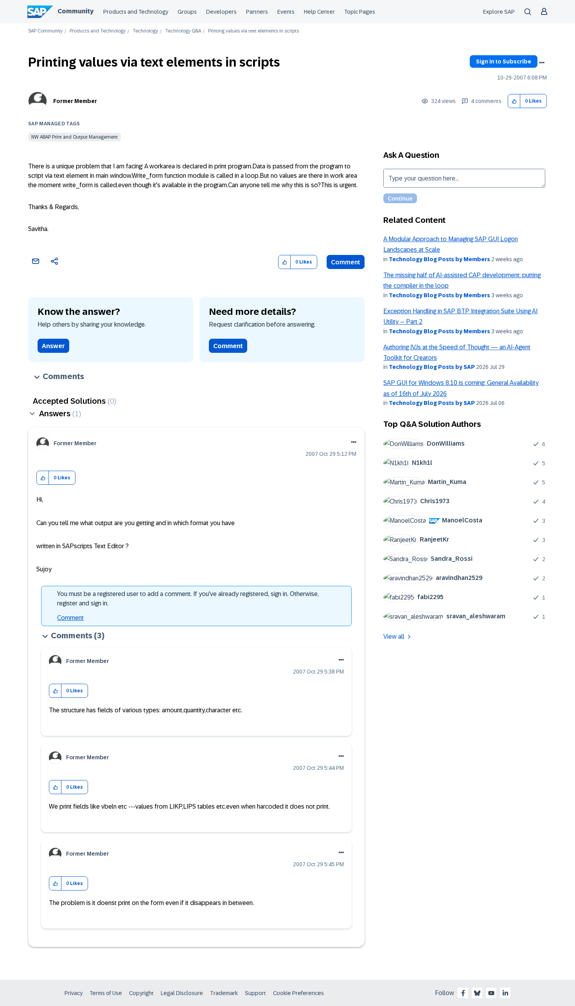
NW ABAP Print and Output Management (74, 137)
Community (75, 11)
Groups (187, 12)
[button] (514, 101)
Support (255, 993)
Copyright (141, 993)
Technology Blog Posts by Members (439, 259)
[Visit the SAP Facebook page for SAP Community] (463, 993)
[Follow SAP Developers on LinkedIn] (505, 993)
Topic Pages (359, 12)
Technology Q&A (183, 31)
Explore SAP (499, 12)
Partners (257, 12)
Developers (221, 12)
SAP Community (45, 31)
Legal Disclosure (182, 993)
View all (393, 636)
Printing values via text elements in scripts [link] (253, 31)
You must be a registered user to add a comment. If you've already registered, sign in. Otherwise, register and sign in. (188, 599)
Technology (145, 31)
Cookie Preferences (298, 993)
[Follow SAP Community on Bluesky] (477, 993)
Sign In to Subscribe (503, 61)
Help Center (319, 12)
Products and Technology (135, 12)
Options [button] (542, 63)
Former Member (75, 101)
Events (286, 12)
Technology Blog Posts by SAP (432, 367)
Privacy (74, 993)
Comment (345, 262)
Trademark (224, 993)
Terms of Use (106, 993)
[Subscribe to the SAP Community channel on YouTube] (491, 993)
